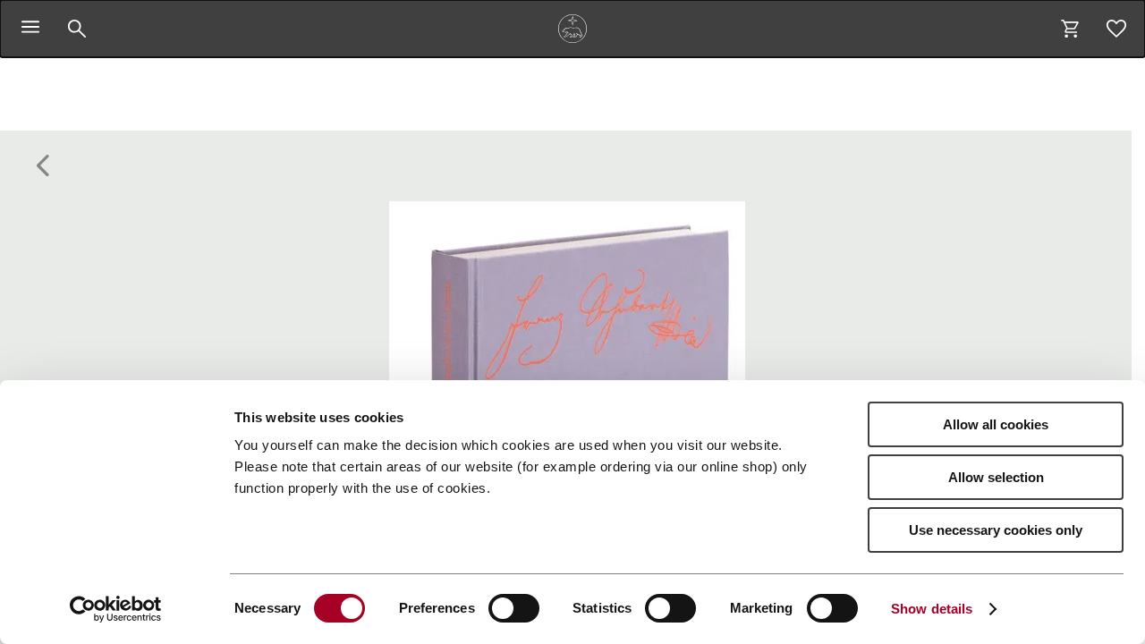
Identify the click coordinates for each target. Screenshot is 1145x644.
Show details (931, 608)
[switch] (513, 608)
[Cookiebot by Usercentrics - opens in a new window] (116, 609)
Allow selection (996, 477)
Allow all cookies (995, 424)
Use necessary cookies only (995, 530)
